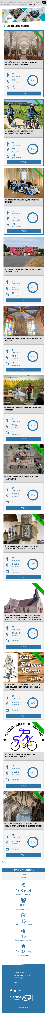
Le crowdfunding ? (19, 972)
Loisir (24, 878)
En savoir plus (31, 4)
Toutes (24, 874)
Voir (23, 93)
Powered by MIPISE (23, 1007)
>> (5, 862)
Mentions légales (19, 978)
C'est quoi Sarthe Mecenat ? (22, 975)
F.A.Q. (15, 986)
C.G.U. (15, 983)
